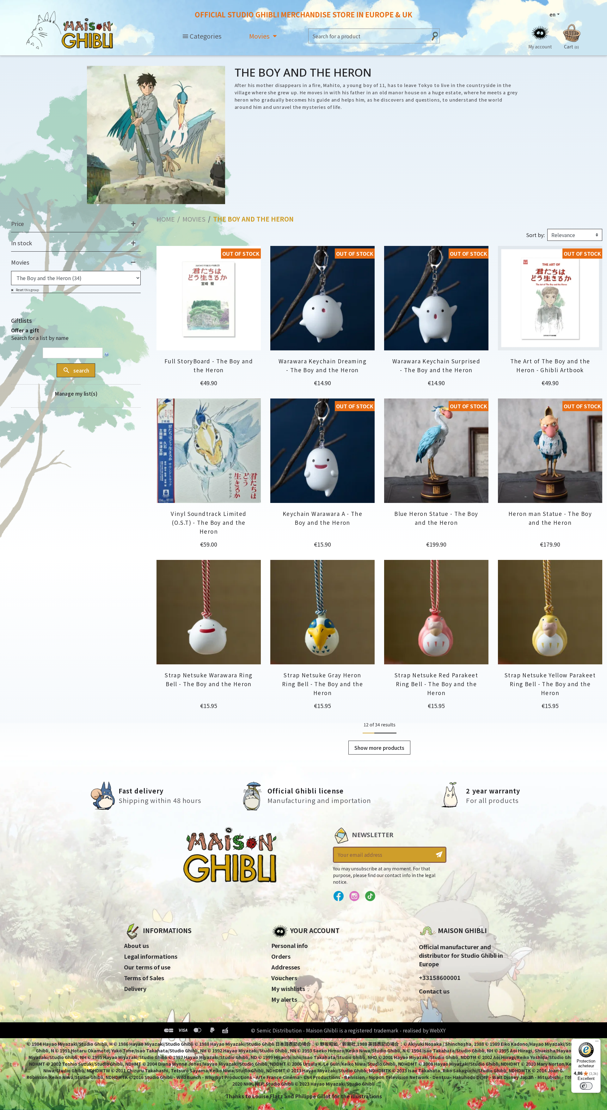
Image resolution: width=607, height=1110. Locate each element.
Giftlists (21, 320)
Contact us (434, 991)
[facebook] (338, 896)
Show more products (379, 747)
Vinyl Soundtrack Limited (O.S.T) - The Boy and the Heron (208, 522)
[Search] (434, 36)
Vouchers (284, 978)
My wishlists (288, 988)
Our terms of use (147, 967)
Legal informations (150, 956)
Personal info (289, 945)
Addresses (285, 967)
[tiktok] (370, 896)
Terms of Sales (144, 978)
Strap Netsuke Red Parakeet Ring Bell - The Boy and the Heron (436, 684)
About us (136, 945)
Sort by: (535, 235)
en (552, 14)
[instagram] (354, 896)
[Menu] (597, 1042)
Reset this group (27, 289)
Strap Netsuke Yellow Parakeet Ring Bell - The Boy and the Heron (550, 684)
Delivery (135, 988)
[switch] (586, 1086)
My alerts (284, 999)
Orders (281, 956)
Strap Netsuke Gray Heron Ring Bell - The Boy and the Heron (322, 684)
